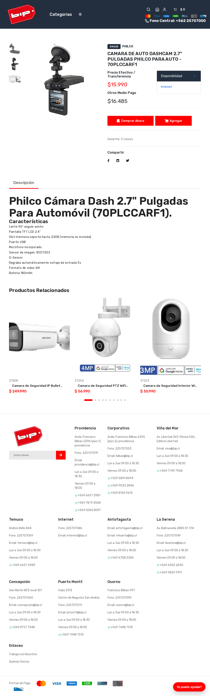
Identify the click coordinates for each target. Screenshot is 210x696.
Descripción (23, 182)
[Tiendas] (157, 9)
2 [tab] (95, 400)
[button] (148, 9)
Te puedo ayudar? (189, 687)
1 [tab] (88, 400)
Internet (166, 87)
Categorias (61, 14)
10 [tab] (125, 400)
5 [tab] (106, 400)
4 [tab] (103, 400)
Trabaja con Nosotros (23, 654)
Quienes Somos (19, 661)
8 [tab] (117, 400)
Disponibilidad (171, 76)
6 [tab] (110, 400)
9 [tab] (121, 400)
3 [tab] (99, 400)
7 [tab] (114, 400)
